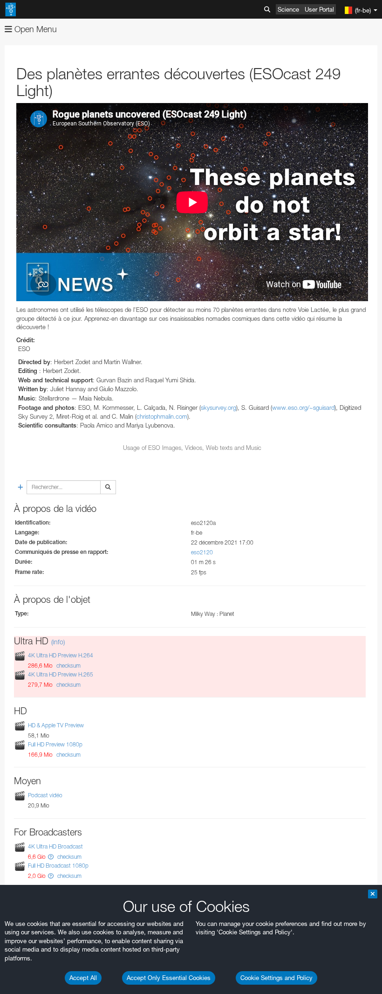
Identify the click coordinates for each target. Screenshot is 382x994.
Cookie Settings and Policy (276, 977)
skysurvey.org (218, 407)
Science (288, 9)
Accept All (83, 977)
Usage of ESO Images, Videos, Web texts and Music (192, 447)
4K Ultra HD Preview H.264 (60, 655)
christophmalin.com (161, 416)
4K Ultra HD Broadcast (55, 846)
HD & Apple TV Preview (56, 725)
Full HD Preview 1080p (55, 744)
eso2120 (202, 552)
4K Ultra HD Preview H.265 (60, 674)
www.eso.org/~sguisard (303, 407)
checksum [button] (68, 665)
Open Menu (34, 29)
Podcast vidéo (45, 795)
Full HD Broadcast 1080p (58, 865)
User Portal (319, 9)
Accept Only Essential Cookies (169, 977)
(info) (58, 642)
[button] (51, 856)
